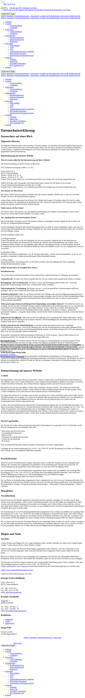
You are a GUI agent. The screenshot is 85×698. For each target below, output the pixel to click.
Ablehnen (12, 355)
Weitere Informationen (8, 357)
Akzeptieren (4, 355)
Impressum (20, 357)
